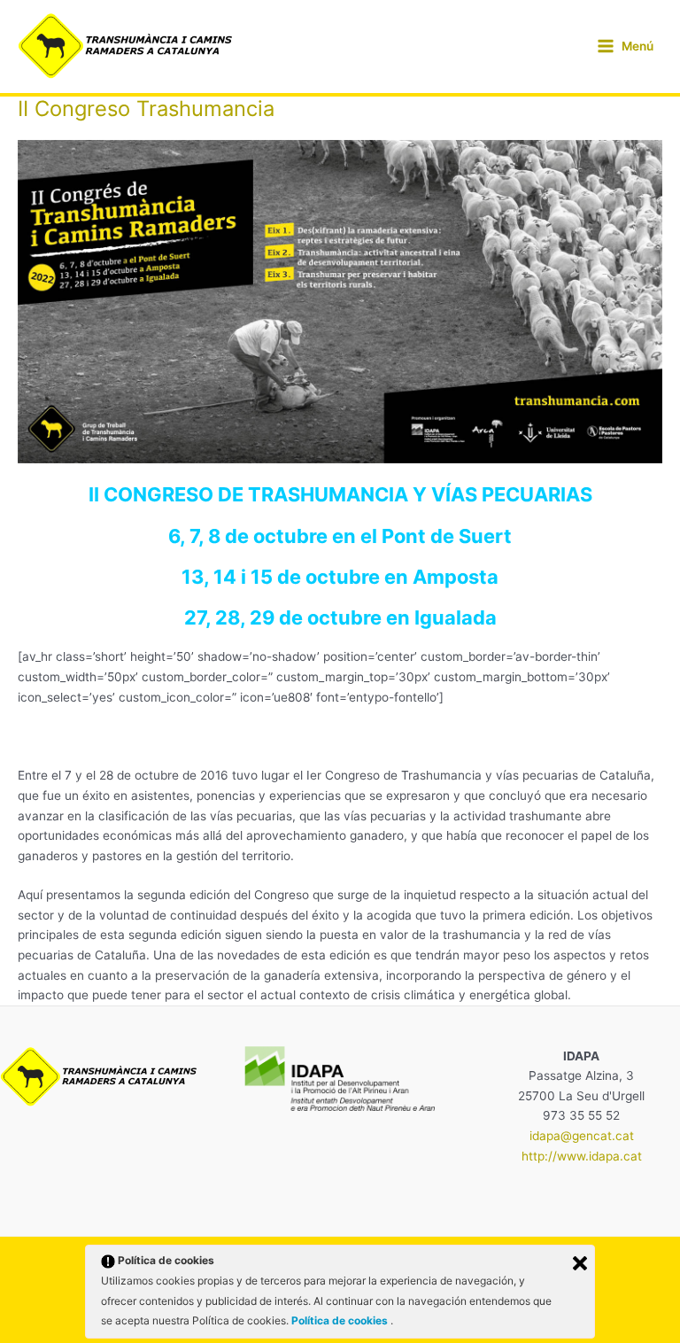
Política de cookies (340, 1320)
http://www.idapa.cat (582, 1156)
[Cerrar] (580, 1263)
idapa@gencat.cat (581, 1136)
